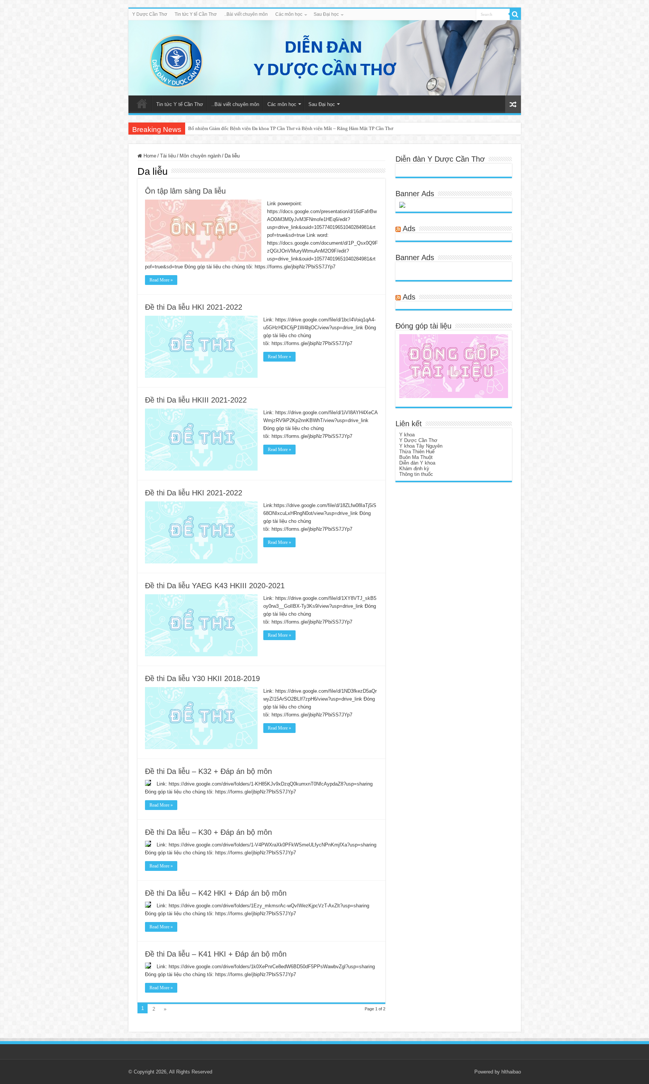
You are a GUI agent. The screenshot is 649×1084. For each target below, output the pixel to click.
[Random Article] (513, 104)
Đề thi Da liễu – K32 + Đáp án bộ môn (208, 771)
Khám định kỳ (414, 468)
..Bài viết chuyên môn (246, 14)
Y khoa (407, 435)
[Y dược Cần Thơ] (324, 57)
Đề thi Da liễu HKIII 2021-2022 (196, 400)
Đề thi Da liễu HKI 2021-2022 (193, 307)
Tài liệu (168, 156)
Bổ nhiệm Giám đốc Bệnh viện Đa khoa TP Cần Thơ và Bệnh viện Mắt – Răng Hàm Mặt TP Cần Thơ (290, 128)
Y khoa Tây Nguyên (420, 446)
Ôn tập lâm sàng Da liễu (185, 191)
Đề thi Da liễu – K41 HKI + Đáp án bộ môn (216, 954)
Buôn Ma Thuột (416, 457)
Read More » (161, 280)
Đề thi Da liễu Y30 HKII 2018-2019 (202, 678)
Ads (409, 228)
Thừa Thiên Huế (417, 451)
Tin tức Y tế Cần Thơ (196, 14)
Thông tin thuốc (416, 474)
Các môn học (288, 14)
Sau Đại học (326, 14)
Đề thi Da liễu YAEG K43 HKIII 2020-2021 (215, 585)
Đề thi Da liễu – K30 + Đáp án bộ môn (208, 832)
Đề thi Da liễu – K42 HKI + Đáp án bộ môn (216, 893)
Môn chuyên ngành (200, 156)
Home (149, 156)
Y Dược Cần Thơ (149, 14)
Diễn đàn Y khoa (417, 463)
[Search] (515, 14)
